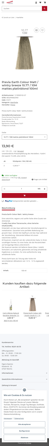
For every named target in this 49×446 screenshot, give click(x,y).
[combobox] (24, 137)
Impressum (8, 418)
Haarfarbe (14, 102)
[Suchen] (44, 8)
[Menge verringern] (4, 188)
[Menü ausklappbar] (3, 1)
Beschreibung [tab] (8, 208)
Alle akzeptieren (24, 424)
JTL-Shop (28, 443)
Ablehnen (24, 437)
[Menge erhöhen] (44, 188)
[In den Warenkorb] (3, 24)
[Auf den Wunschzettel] (42, 30)
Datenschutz (19, 418)
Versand (20, 151)
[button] (36, 2)
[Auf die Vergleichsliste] (36, 30)
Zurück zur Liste (8, 17)
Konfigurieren (24, 431)
